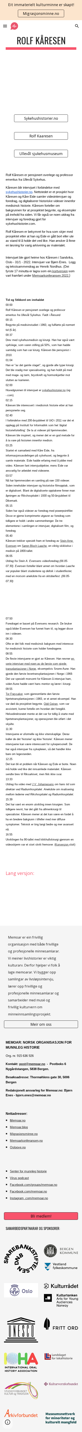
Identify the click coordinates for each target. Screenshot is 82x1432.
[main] (41, 42)
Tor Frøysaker (14, 694)
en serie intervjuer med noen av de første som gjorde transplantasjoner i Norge (40, 663)
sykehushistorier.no (19, 192)
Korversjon (62, 844)
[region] (41, 10)
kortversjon (60, 271)
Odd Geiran (51, 703)
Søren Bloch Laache (34, 545)
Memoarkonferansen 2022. (50, 275)
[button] (5, 26)
